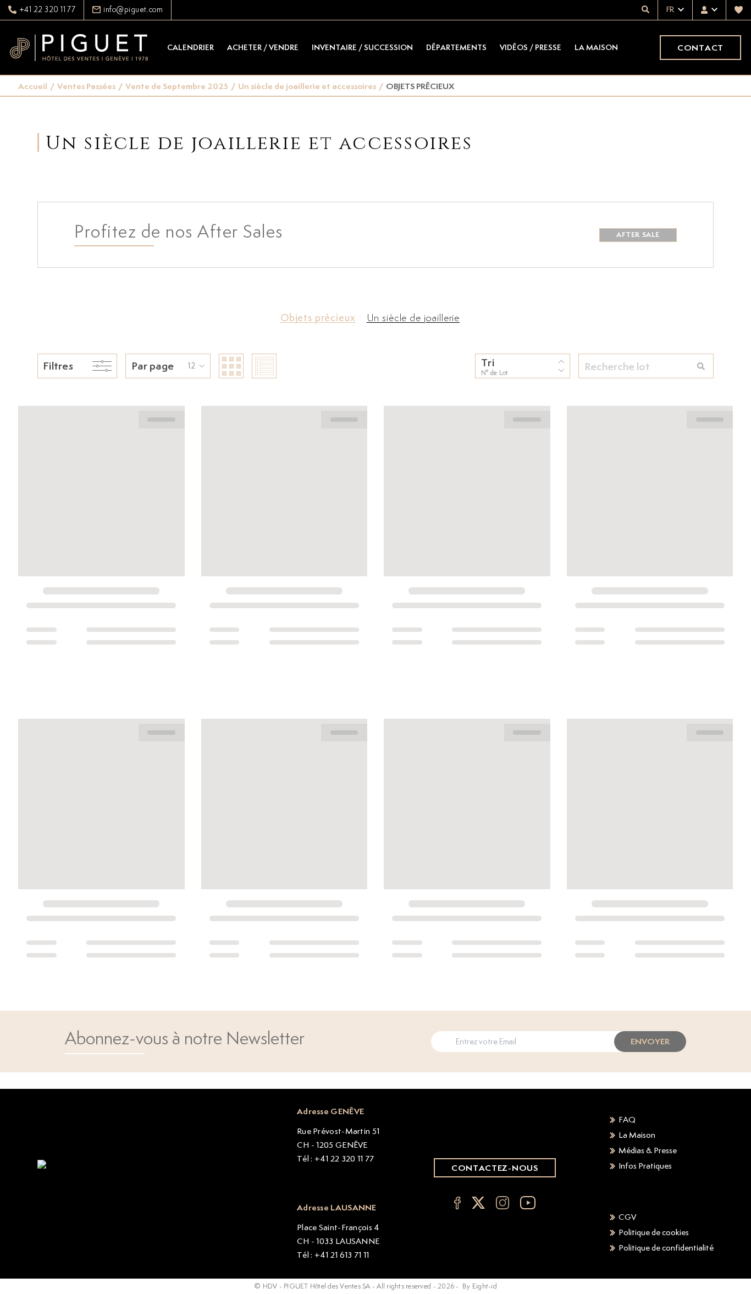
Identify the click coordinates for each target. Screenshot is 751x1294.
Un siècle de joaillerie (413, 317)
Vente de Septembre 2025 (176, 86)
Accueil (32, 86)
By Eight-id (479, 1286)
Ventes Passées (86, 86)
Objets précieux (318, 317)
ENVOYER (650, 1041)
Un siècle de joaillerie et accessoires (307, 86)
